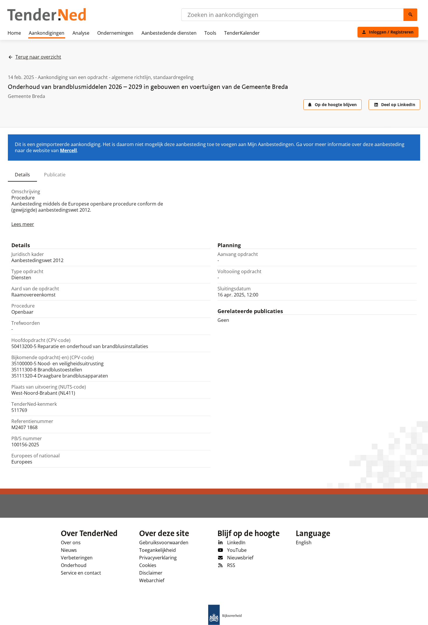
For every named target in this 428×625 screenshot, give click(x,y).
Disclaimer (150, 573)
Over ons (71, 542)
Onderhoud (73, 565)
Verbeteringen (77, 557)
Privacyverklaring (158, 557)
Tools (210, 33)
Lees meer (22, 224)
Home (14, 33)
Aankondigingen (46, 33)
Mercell (68, 150)
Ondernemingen (115, 33)
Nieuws (69, 550)
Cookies (147, 565)
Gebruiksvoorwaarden (163, 542)
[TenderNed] (46, 19)
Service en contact (81, 573)
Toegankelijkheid (157, 550)
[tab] (22, 175)
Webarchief (151, 580)
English (304, 542)
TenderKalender (242, 33)
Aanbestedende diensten (169, 33)
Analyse (80, 33)
